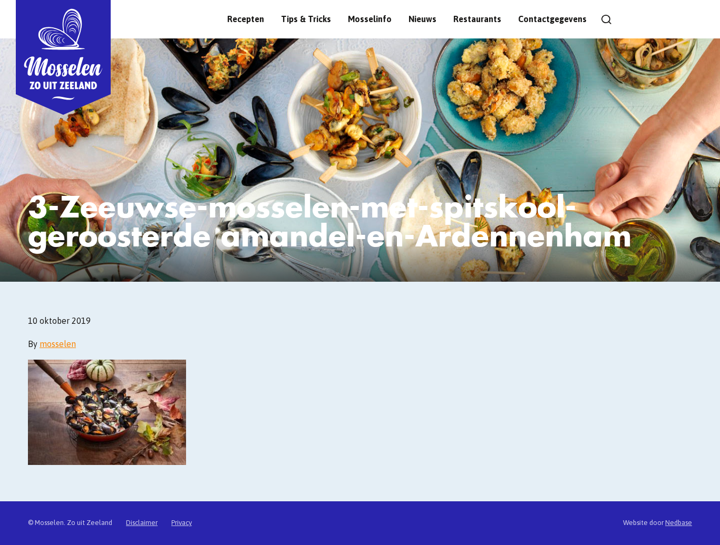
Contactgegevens (552, 19)
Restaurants (477, 19)
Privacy (181, 523)
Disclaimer (142, 523)
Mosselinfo (370, 19)
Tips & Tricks (306, 19)
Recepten (245, 19)
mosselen (58, 344)
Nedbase (678, 523)
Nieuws (422, 19)
